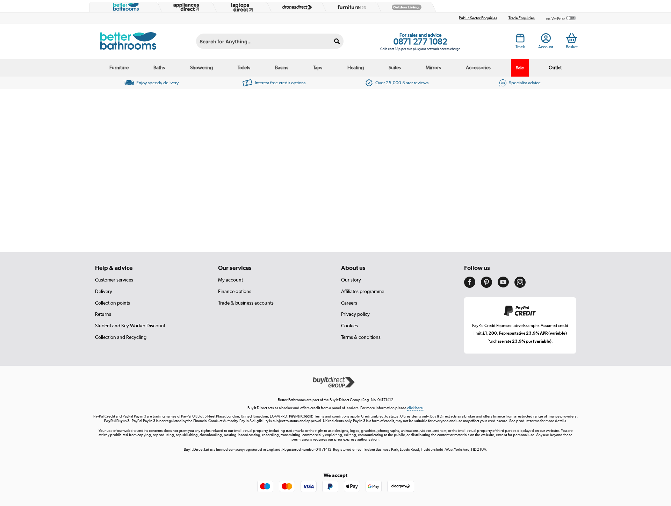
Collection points (112, 303)
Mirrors (433, 67)
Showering (201, 67)
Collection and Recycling (120, 337)
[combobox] (270, 41)
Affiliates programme (362, 291)
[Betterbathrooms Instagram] (520, 286)
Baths (159, 67)
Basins (281, 67)
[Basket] (572, 38)
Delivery (103, 291)
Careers (349, 303)
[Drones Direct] (295, 7)
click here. (415, 408)
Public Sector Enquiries (478, 18)
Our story (351, 280)
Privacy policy (355, 314)
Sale (520, 67)
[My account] (546, 40)
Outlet (555, 67)
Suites (395, 67)
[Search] (337, 41)
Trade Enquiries (521, 18)
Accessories (478, 67)
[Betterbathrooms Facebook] (469, 286)
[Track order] (520, 40)
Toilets (244, 67)
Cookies (349, 325)
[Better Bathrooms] (124, 7)
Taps (317, 67)
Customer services (114, 280)
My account (230, 280)
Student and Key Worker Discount (130, 325)
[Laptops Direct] (240, 7)
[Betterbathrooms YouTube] (503, 285)
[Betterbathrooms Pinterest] (486, 286)
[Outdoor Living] (405, 7)
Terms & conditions (361, 337)
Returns (103, 314)
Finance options (234, 291)
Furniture (119, 67)
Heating (355, 67)
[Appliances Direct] (185, 7)
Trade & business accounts (246, 303)
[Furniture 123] (350, 7)
